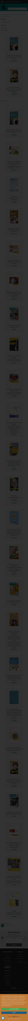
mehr (14, 1012)
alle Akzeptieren (14, 1009)
